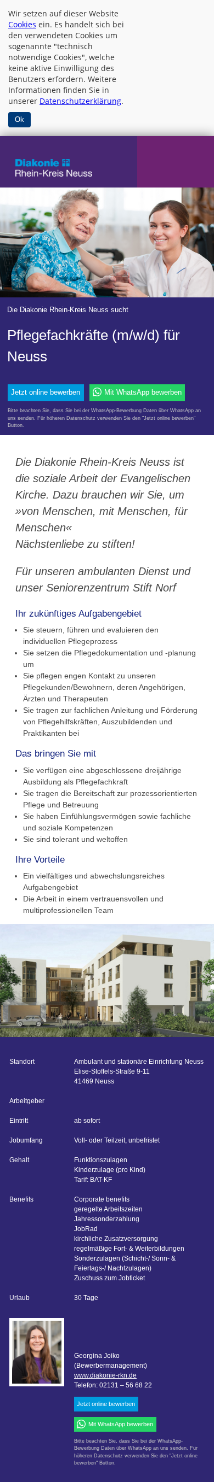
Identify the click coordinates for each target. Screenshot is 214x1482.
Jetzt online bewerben (45, 392)
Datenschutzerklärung (80, 101)
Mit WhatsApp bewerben (143, 392)
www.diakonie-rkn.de (105, 1375)
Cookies (22, 24)
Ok (19, 119)
